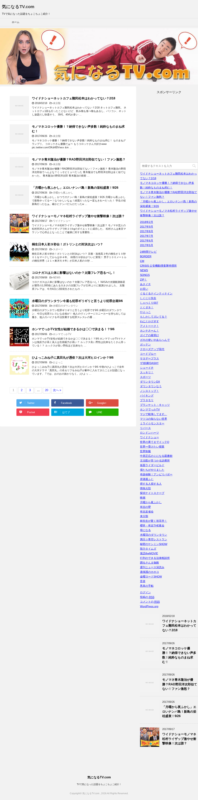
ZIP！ (143, 279)
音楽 (142, 581)
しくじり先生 (148, 298)
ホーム (15, 22)
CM (142, 261)
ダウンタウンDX (150, 381)
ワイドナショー (62, 220)
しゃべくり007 (149, 302)
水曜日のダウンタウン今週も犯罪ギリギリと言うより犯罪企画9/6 (77, 301)
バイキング (147, 395)
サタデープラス (149, 358)
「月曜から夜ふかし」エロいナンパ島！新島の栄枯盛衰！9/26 (75, 187)
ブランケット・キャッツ (155, 404)
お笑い (144, 288)
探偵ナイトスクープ (152, 493)
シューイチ (147, 367)
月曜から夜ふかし (63, 192)
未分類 (57, 103)
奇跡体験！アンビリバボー (156, 474)
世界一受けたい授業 (152, 446)
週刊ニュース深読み (152, 567)
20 (46, 390)
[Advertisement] (169, 129)
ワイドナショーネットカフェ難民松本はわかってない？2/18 (73, 98)
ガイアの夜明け (149, 335)
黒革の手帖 (147, 585)
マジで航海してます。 (153, 414)
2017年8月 (146, 231)
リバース (145, 428)
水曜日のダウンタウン (65, 305)
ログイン (145, 592)
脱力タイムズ (148, 548)
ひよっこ (58, 362)
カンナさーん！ (149, 330)
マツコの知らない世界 (153, 418)
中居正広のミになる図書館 (156, 455)
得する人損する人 (151, 483)
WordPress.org (149, 606)
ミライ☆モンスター (152, 423)
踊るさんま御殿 (149, 562)
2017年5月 (146, 245)
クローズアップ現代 (152, 349)
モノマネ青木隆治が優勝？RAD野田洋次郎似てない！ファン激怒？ (78, 159)
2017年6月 (146, 240)
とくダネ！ (147, 307)
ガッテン (145, 344)
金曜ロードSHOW (151, 576)
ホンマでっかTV (62, 334)
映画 (142, 497)
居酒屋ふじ (147, 479)
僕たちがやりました (152, 469)
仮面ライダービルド (152, 465)
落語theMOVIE (149, 553)
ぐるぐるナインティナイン (156, 293)
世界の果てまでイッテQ (154, 441)
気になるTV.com (18, 6)
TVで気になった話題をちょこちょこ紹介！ (99, 784)
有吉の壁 (145, 506)
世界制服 (145, 451)
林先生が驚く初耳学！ (153, 520)
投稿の (147, 597)
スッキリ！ (147, 372)
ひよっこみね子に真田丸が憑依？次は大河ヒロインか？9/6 (73, 357)
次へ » (57, 390)
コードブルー (148, 353)
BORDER (145, 256)
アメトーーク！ (149, 326)
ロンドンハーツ (149, 432)
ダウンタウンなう (151, 386)
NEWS (57, 277)
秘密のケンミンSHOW (153, 544)
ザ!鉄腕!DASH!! (149, 363)
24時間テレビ (148, 251)
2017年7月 (146, 235)
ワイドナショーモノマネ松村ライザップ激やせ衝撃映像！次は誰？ (78, 216)
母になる (145, 530)
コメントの (150, 601)
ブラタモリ (147, 400)
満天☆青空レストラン (153, 539)
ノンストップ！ (149, 390)
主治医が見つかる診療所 (155, 460)
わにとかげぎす (149, 321)
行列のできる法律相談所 (155, 557)
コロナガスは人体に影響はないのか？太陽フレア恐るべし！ (73, 272)
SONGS (145, 274)
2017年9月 (146, 226)
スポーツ (58, 249)
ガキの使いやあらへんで (155, 339)
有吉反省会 (147, 511)
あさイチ (145, 284)
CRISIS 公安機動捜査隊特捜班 (158, 265)
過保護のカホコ (149, 571)
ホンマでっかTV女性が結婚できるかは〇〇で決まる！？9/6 (73, 329)
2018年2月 (146, 221)
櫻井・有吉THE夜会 (152, 525)
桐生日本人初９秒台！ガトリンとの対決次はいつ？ (67, 244)
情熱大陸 (145, 488)
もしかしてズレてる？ (153, 316)
